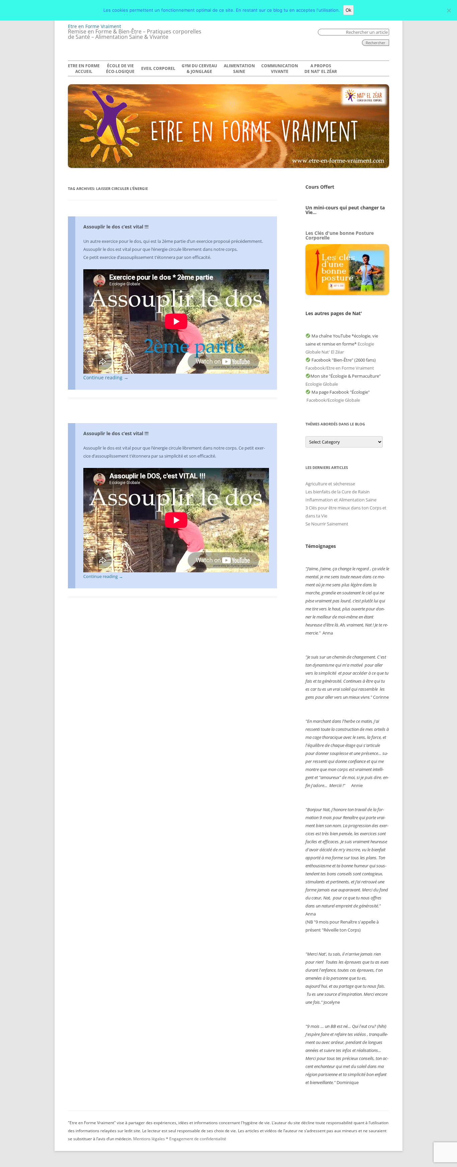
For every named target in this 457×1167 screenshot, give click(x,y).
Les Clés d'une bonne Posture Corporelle (339, 235)
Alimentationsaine (239, 68)
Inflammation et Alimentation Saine (340, 500)
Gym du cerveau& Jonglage (199, 68)
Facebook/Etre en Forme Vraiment (339, 368)
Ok (348, 10)
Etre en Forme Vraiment (94, 26)
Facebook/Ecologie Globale (333, 400)
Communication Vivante (279, 68)
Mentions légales (149, 1139)
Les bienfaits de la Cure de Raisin (337, 492)
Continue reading (105, 377)
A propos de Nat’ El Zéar (320, 68)
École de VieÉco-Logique (120, 68)
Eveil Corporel (158, 68)
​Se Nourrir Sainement (326, 524)
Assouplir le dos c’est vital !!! (116, 226)
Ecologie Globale (321, 384)
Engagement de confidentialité (197, 1139)
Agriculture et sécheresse (330, 484)
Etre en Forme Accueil (84, 68)
